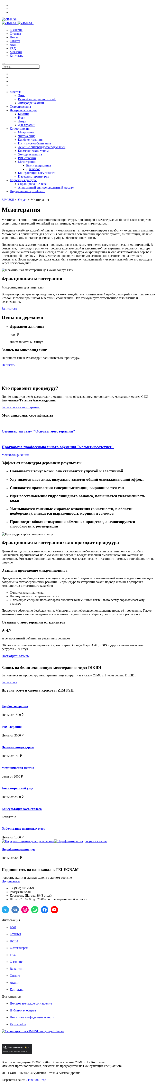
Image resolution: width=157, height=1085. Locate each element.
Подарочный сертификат (27, 191)
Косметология (19, 128)
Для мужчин (26, 125)
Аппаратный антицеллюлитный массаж (46, 187)
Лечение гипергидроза (18, 747)
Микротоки (26, 132)
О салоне (16, 30)
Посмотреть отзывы (15, 656)
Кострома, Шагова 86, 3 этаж (28, 5)
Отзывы (15, 33)
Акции (14, 44)
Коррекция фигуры (23, 180)
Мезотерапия (27, 161)
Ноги (21, 117)
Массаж (15, 92)
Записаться (9, 308)
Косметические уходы (33, 150)
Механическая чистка (18, 768)
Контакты (17, 55)
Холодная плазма (30, 154)
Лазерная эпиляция (23, 110)
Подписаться (11, 881)
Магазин (16, 52)
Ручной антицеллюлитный (37, 99)
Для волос (33, 169)
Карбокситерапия (30, 139)
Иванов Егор (37, 1080)
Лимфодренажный (31, 103)
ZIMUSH (8, 199)
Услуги (22, 199)
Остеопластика (20, 106)
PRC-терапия (27, 158)
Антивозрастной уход (17, 788)
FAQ (13, 48)
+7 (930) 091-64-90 (21, 12)
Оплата (15, 41)
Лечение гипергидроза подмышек (41, 147)
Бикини (23, 114)
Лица (21, 95)
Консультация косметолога (36, 172)
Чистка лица (26, 136)
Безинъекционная (38, 165)
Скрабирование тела (32, 183)
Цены (14, 37)
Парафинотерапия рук (33, 176)
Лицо (22, 121)
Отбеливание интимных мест (23, 828)
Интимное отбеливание (34, 143)
